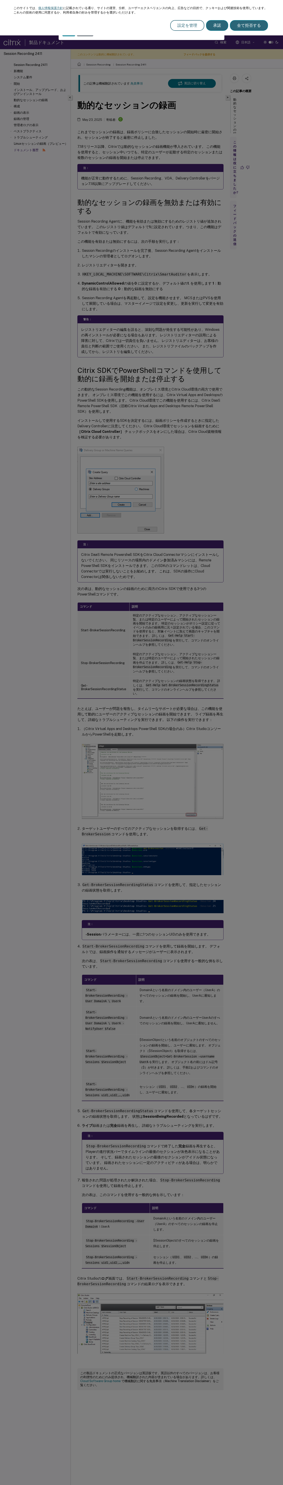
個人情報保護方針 (50, 8)
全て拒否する (249, 25)
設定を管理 (187, 25)
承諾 (217, 25)
